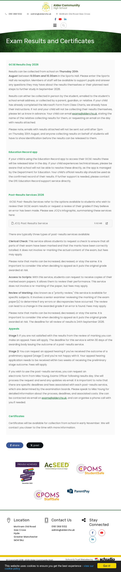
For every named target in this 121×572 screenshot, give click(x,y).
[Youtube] (60, 19)
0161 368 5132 (15, 13)
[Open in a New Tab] (107, 224)
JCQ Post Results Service (31, 223)
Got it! (106, 566)
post (36, 445)
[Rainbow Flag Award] (27, 474)
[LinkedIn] (65, 19)
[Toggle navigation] (55, 25)
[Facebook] (55, 19)
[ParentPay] (78, 491)
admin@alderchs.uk (40, 13)
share (16, 445)
